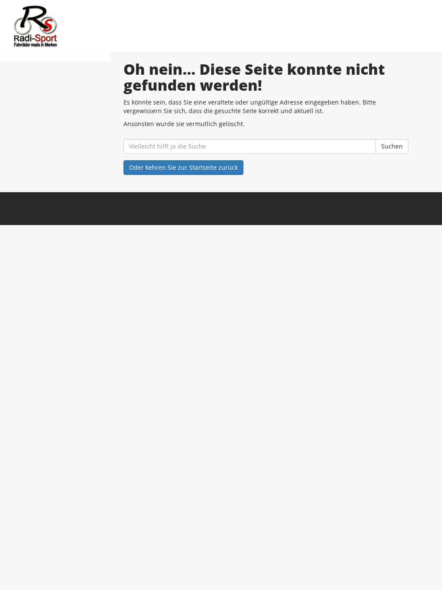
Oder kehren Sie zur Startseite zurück (183, 167)
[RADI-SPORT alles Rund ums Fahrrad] (96, 26)
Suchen (392, 146)
